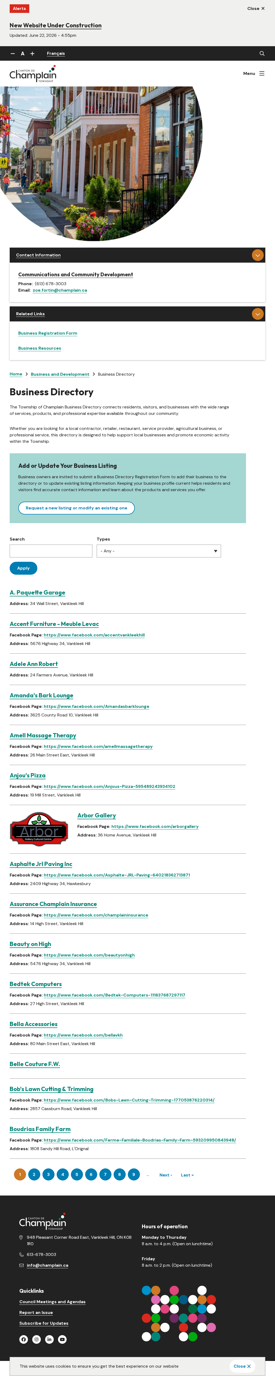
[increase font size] (32, 53)
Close (240, 1366)
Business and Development (60, 374)
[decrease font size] (13, 53)
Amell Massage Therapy (43, 735)
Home (16, 374)
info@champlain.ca (47, 1265)
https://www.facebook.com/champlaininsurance (96, 915)
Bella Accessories (33, 1024)
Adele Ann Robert (34, 664)
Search (17, 539)
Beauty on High (30, 944)
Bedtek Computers (36, 984)
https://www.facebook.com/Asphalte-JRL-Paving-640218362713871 (117, 875)
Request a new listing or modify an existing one (76, 508)
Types (103, 539)
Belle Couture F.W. (35, 1064)
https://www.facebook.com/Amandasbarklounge (96, 706)
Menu (249, 73)
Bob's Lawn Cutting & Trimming (51, 1089)
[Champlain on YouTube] (62, 1339)
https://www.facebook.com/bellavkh (83, 1035)
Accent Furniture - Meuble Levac (54, 624)
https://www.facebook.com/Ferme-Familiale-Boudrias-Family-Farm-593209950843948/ (140, 1140)
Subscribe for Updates (43, 1323)
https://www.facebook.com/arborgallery (155, 826)
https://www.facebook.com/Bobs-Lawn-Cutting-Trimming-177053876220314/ (129, 1100)
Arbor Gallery (96, 815)
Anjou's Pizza (28, 775)
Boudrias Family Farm (40, 1129)
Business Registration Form (47, 333)
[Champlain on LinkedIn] (49, 1339)
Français (56, 53)
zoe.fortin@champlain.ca (60, 290)
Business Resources (39, 348)
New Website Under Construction (56, 25)
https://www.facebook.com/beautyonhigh (89, 955)
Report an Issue (36, 1312)
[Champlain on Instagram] (36, 1339)
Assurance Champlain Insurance (53, 904)
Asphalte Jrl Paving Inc (41, 864)
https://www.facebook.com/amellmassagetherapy (98, 746)
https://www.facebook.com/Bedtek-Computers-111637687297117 (114, 995)
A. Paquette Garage (37, 592)
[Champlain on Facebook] (23, 1339)
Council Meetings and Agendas (52, 1302)
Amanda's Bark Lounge (41, 695)
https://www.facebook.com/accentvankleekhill (94, 635)
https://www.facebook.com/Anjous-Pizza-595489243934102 (109, 786)
